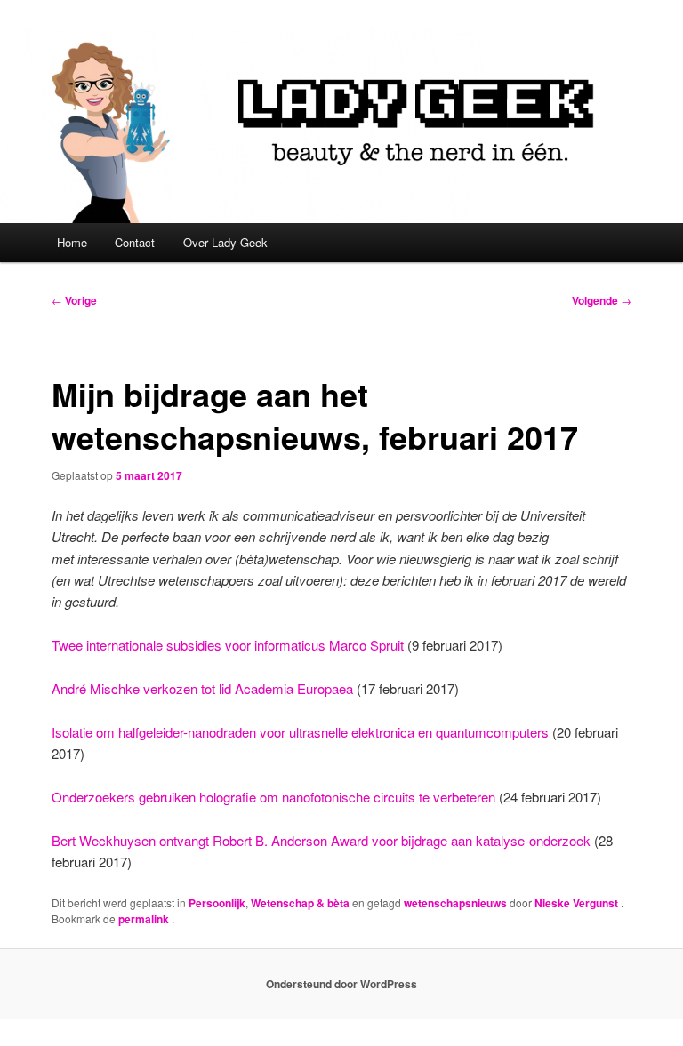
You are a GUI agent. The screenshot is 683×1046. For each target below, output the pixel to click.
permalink (145, 919)
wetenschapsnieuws (455, 903)
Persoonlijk (217, 903)
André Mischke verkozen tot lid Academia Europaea (202, 688)
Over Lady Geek (225, 242)
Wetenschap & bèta (300, 903)
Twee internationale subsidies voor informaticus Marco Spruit (228, 644)
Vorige (74, 300)
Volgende (601, 300)
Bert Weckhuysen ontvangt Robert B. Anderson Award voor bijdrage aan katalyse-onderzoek (321, 840)
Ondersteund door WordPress (341, 984)
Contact (135, 242)
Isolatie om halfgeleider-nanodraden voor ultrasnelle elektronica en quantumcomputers (300, 732)
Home (72, 242)
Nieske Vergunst (577, 903)
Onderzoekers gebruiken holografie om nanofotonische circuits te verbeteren (273, 796)
